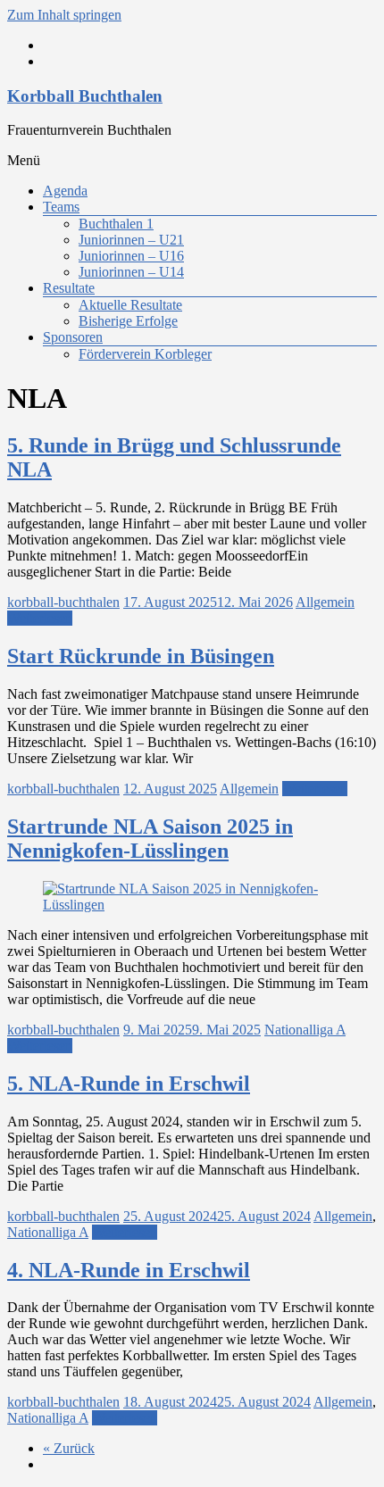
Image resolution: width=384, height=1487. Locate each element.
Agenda (65, 190)
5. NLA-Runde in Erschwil (128, 1083)
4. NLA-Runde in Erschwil (128, 1270)
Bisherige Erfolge (128, 320)
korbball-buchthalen (63, 602)
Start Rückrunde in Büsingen (140, 656)
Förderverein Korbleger (145, 353)
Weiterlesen (39, 618)
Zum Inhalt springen (64, 14)
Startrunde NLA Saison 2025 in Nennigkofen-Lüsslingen (150, 838)
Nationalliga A (305, 1029)
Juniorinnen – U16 (131, 255)
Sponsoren (73, 337)
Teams (61, 206)
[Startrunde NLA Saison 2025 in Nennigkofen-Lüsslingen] (192, 904)
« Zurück (69, 1448)
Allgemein (325, 602)
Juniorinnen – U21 (131, 239)
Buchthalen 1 (116, 223)
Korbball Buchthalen (85, 96)
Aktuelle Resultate (130, 304)
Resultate (69, 287)
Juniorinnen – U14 (131, 271)
